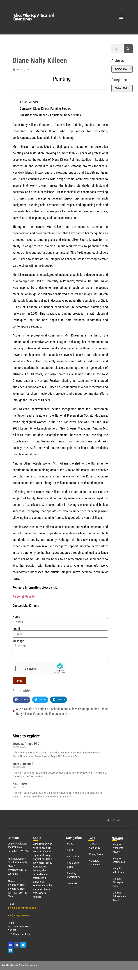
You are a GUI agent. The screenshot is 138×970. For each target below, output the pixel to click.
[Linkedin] (10, 950)
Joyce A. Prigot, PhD (26, 744)
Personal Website (23, 596)
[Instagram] (10, 945)
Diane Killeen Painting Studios (80, 709)
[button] (121, 17)
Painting (62, 79)
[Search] (128, 48)
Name (16, 616)
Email (16, 628)
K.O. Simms (20, 784)
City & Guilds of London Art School (38, 709)
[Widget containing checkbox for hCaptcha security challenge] (40, 668)
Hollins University (56, 714)
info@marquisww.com (19, 915)
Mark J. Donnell (23, 764)
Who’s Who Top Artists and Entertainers (33, 17)
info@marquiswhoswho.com (22, 907)
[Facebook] (16, 945)
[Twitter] (23, 945)
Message (18, 641)
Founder (38, 714)
